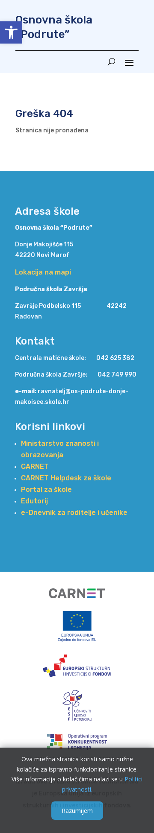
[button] (11, 32)
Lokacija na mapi (43, 272)
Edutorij (34, 501)
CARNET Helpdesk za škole (66, 478)
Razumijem (77, 811)
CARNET (35, 466)
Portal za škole (46, 489)
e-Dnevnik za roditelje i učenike (74, 513)
